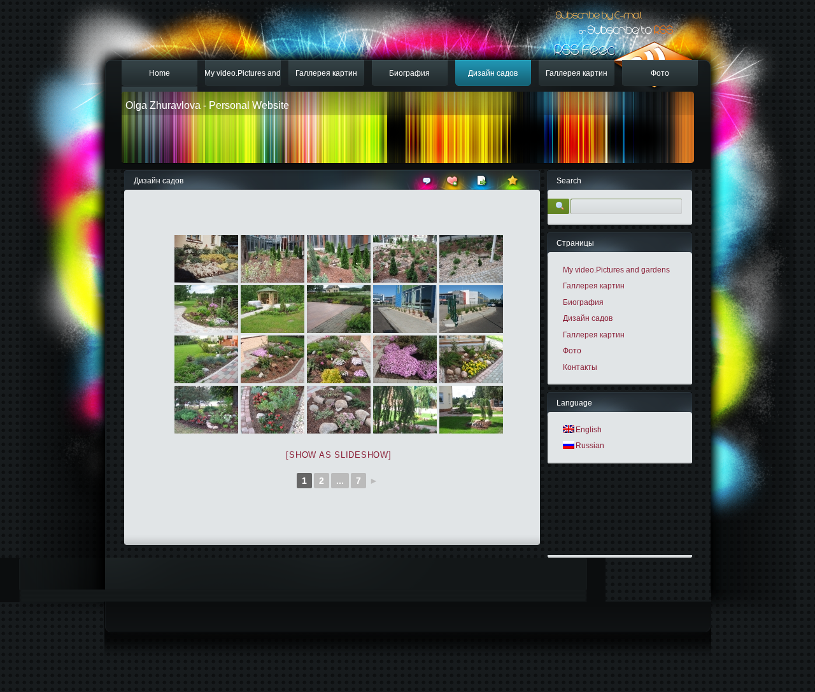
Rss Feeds (618, 64)
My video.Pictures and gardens (242, 78)
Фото (660, 73)
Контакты (580, 367)
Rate (513, 180)
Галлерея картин (326, 73)
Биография (409, 73)
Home (159, 73)
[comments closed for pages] (426, 185)
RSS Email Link (597, 11)
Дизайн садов (493, 73)
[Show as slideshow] (338, 455)
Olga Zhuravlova (163, 105)
